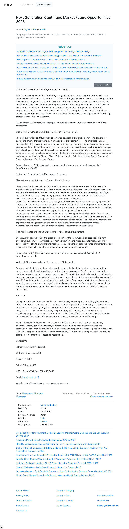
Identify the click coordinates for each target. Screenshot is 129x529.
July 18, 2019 (29, 29)
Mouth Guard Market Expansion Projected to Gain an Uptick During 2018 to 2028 (55, 475)
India (42, 418)
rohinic (42, 29)
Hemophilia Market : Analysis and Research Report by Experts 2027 (48, 467)
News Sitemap (63, 505)
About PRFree (22, 490)
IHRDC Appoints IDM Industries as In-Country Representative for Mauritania (53, 78)
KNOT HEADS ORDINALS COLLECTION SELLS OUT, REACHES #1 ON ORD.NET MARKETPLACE (62, 67)
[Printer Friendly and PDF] (101, 396)
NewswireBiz (103, 500)
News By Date (63, 495)
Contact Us (21, 510)
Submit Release (44, 4)
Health (43, 421)
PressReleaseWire (105, 495)
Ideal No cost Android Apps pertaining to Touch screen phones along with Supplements (58, 444)
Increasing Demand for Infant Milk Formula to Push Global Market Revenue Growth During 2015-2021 (64, 471)
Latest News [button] (27, 4)
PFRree (8, 4)
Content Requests (101, 393)
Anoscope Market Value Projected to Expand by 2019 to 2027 (45, 440)
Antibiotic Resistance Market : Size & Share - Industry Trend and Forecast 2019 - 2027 (57, 463)
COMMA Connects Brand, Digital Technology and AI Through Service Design (53, 51)
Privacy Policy (23, 495)
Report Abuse (82, 393)
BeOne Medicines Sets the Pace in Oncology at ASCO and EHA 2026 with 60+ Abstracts (59, 55)
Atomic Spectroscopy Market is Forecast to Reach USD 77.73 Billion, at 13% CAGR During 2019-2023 (64, 455)
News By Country (64, 500)
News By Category (65, 490)
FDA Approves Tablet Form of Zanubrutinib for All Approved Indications (51, 59)
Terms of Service (24, 500)
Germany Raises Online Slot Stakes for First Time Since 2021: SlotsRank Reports (55, 63)
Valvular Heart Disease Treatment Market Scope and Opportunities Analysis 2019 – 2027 (58, 459)
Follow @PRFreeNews (107, 505)
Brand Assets (22, 505)
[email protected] (30, 377)
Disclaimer (68, 393)
